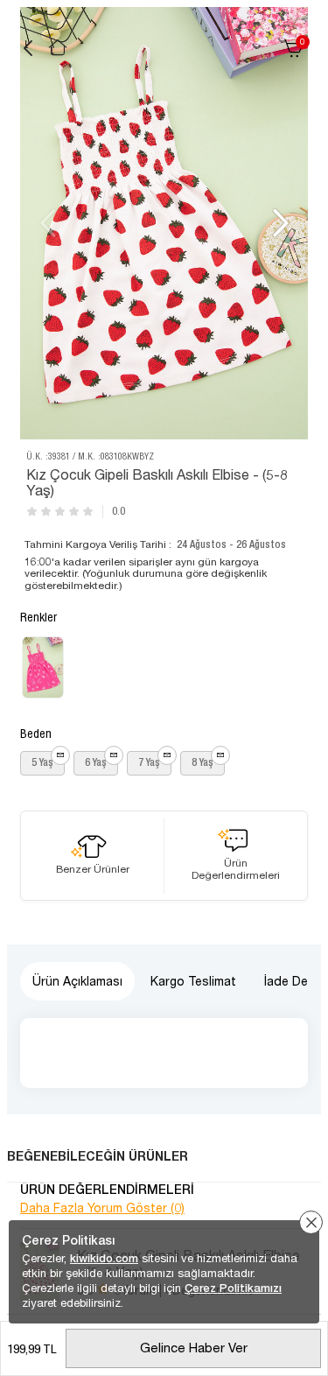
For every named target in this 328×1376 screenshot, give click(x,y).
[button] (278, 223)
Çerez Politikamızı (233, 1288)
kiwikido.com (104, 1258)
